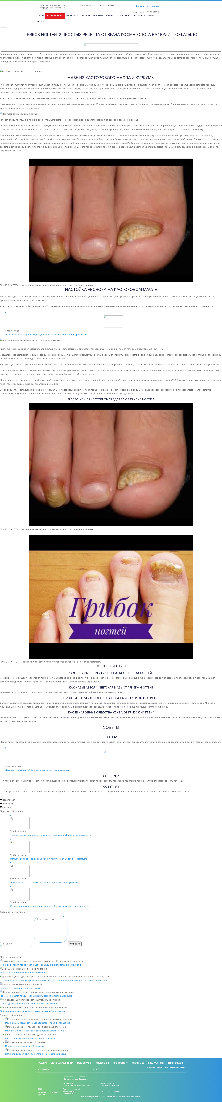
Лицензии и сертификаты (74, 1089)
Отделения (85, 16)
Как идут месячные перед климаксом (20, 988)
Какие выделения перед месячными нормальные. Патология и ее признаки (40, 964)
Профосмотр (98, 16)
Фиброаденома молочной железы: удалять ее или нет (29, 1003)
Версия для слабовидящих (147, 6)
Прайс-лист (68, 1093)
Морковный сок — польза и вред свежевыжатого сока (34, 1030)
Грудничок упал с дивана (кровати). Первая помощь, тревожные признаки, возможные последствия (53, 980)
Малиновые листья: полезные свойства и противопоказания (37, 1022)
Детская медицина (55, 16)
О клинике (110, 16)
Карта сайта (68, 1091)
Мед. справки (72, 16)
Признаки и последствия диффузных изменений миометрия (32, 1011)
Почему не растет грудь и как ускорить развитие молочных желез (36, 995)
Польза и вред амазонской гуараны (24, 1046)
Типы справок (139, 16)
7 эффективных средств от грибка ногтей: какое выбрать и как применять (50, 835)
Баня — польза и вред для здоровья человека (30, 1038)
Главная (40, 16)
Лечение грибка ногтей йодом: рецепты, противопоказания (37, 770)
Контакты (151, 16)
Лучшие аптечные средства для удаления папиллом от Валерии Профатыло (46, 334)
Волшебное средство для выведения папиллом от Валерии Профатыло (48, 858)
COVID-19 (40, 21)
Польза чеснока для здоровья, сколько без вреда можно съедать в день (49, 906)
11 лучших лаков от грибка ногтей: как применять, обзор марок (44, 882)
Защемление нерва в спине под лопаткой (22, 972)
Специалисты (124, 16)
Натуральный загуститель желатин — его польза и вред (35, 1053)
